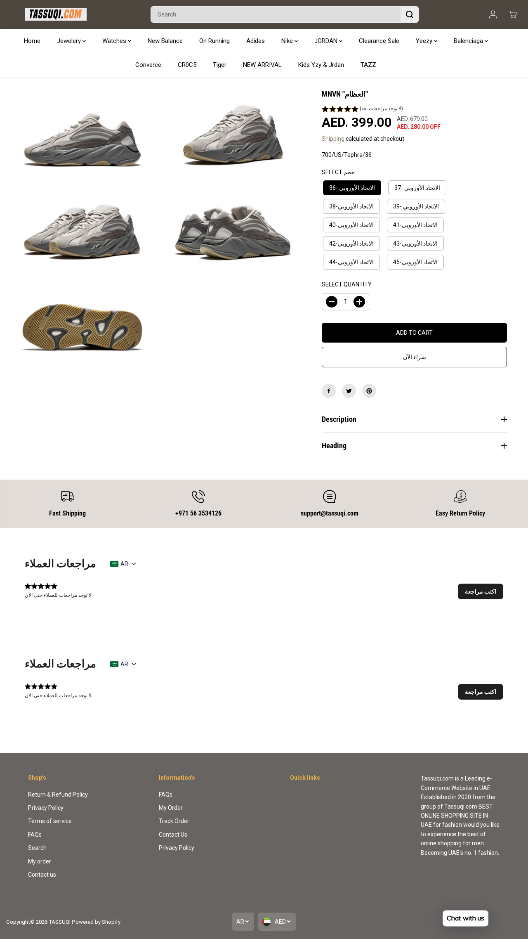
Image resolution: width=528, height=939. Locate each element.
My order (39, 861)
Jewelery (69, 41)
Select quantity (347, 284)
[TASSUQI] (56, 14)
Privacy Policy (46, 807)
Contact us (42, 874)
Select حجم (338, 172)
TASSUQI (60, 922)
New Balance (165, 41)
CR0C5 (187, 65)
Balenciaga (469, 41)
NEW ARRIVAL (262, 65)
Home (32, 41)
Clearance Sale (379, 41)
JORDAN (326, 41)
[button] (362, 110)
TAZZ (368, 65)
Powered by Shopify (96, 922)
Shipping (333, 138)
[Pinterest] (369, 391)
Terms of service (50, 821)
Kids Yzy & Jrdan (321, 65)
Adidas (255, 41)
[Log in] (493, 14)
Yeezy (425, 41)
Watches (115, 41)
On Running (214, 41)
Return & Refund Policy (58, 794)
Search (37, 847)
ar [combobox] (124, 564)
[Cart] (513, 14)
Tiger (219, 65)
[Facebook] (329, 391)
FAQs (35, 834)
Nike (288, 41)
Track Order (174, 821)
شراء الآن (414, 357)
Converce (148, 65)
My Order (171, 807)
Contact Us (173, 834)
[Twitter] (349, 391)
